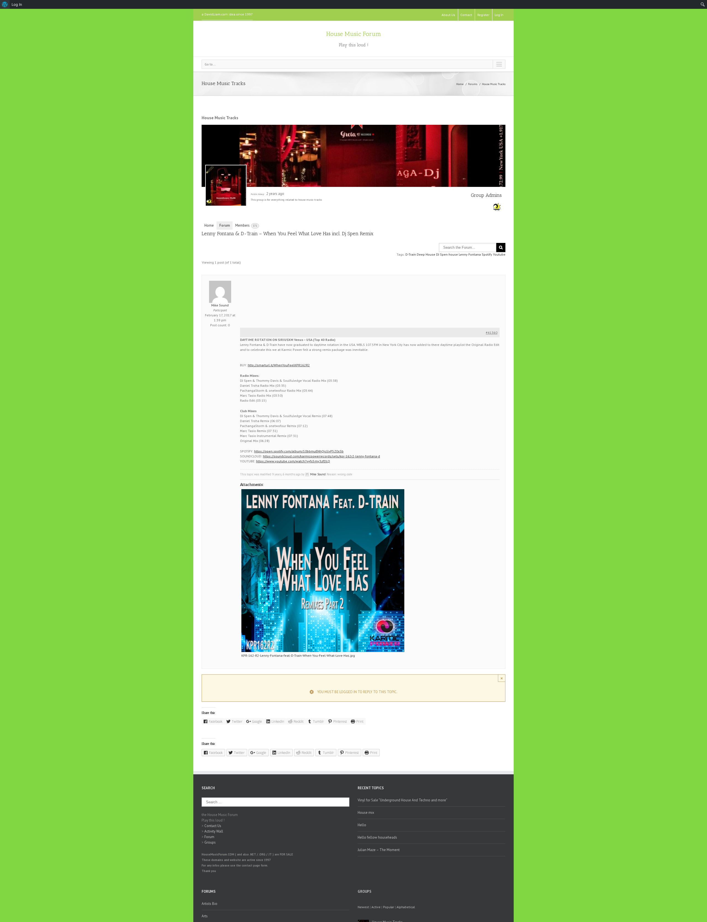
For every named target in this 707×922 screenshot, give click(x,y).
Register (483, 15)
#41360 (491, 332)
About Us (448, 15)
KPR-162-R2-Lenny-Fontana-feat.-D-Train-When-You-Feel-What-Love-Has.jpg (298, 655)
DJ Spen (442, 254)
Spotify (487, 254)
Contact (466, 15)
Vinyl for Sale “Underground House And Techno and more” (402, 800)
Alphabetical (406, 907)
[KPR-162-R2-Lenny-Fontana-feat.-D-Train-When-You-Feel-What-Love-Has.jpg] (322, 570)
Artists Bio (209, 903)
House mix (366, 812)
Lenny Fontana (470, 254)
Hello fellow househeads (377, 837)
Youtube (499, 254)
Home (459, 84)
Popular (388, 907)
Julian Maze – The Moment (379, 849)
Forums (472, 84)
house (453, 254)
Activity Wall (213, 831)
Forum (224, 225)
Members (246, 225)
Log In (499, 15)
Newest (363, 907)
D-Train (410, 254)
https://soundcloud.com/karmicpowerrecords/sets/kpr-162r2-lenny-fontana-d (321, 456)
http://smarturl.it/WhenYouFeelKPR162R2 (279, 365)
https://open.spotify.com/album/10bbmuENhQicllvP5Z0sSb (299, 451)
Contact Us (212, 825)
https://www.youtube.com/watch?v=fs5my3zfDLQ (293, 461)
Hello (362, 825)
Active (376, 907)
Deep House (426, 254)
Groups (210, 842)
